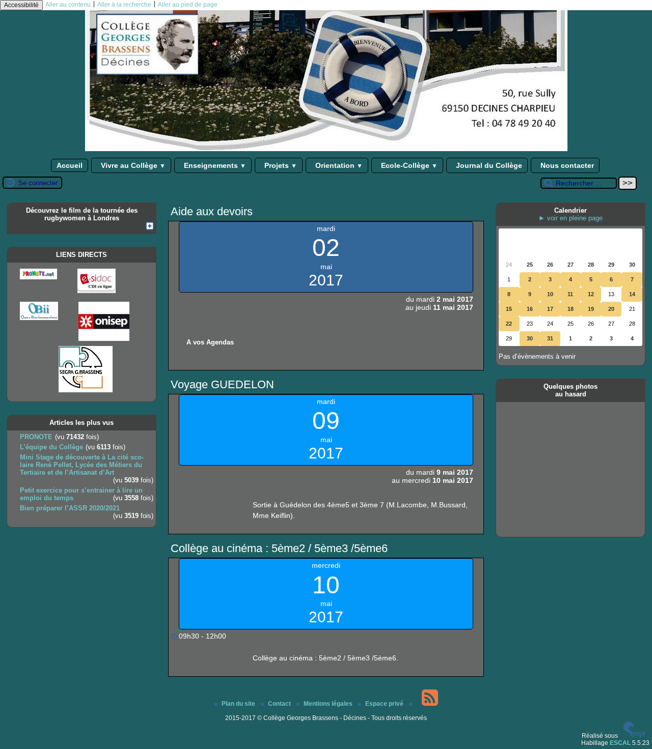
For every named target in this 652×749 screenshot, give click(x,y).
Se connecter (38, 183)
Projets (279, 165)
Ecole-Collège (408, 165)
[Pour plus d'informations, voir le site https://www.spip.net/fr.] (634, 735)
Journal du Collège (488, 165)
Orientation (338, 165)
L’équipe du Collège (51, 447)
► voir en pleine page (570, 218)
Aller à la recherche (124, 4)
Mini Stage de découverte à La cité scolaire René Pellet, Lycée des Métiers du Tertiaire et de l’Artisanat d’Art (82, 464)
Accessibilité (21, 5)
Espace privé (385, 703)
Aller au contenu (68, 4)
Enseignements (214, 165)
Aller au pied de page (188, 4)
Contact (280, 703)
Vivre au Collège (132, 165)
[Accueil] (326, 149)
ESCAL (620, 742)
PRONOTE (36, 437)
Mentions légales (329, 703)
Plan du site (239, 703)
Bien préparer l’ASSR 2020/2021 (70, 508)
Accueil (70, 165)
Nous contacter (566, 165)
